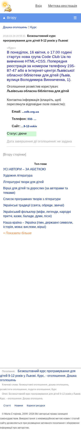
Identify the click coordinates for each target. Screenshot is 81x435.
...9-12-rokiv (29, 126)
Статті (7, 405)
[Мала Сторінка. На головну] (6, 11)
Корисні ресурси (36, 405)
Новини (19, 405)
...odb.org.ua (30, 111)
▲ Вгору (9, 18)
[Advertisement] (21, 302)
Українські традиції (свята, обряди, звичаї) (33, 205)
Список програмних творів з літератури (32, 199)
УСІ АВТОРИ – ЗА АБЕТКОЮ (24, 169)
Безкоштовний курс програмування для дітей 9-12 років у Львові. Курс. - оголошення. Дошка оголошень (38, 375)
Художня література (17, 175)
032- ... (32, 119)
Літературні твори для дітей (23, 182)
